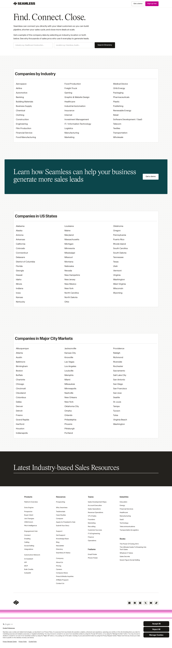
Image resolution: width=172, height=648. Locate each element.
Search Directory (105, 45)
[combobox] (33, 45)
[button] (33, 45)
